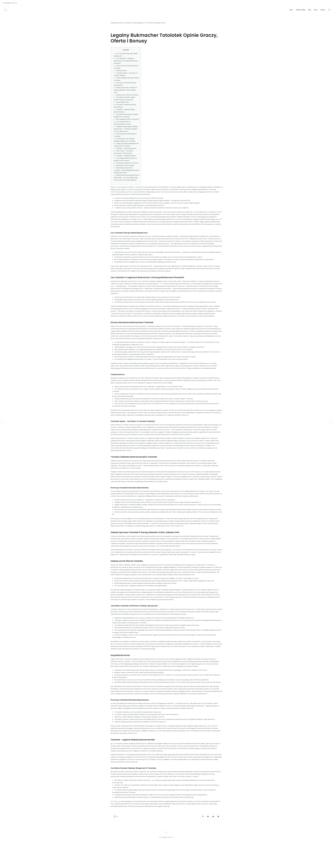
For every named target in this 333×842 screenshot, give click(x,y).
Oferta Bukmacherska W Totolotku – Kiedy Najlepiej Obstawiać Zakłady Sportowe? (126, 170)
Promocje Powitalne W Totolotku (127, 163)
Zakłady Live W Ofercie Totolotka (127, 95)
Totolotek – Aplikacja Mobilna (126, 156)
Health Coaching (300, 10)
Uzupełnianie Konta (122, 102)
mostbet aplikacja (208, 316)
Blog (309, 10)
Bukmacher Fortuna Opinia (125, 165)
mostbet (127, 248)
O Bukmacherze (121, 71)
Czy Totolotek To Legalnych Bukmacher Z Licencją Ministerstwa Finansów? (126, 60)
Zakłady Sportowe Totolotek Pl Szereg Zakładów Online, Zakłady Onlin (125, 90)
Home (291, 10)
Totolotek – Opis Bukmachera (126, 148)
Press (315, 10)
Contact (322, 10)
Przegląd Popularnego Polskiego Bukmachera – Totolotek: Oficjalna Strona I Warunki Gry (126, 129)
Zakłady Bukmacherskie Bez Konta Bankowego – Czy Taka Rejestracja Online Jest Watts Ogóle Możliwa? (126, 177)
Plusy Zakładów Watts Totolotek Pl (127, 119)
